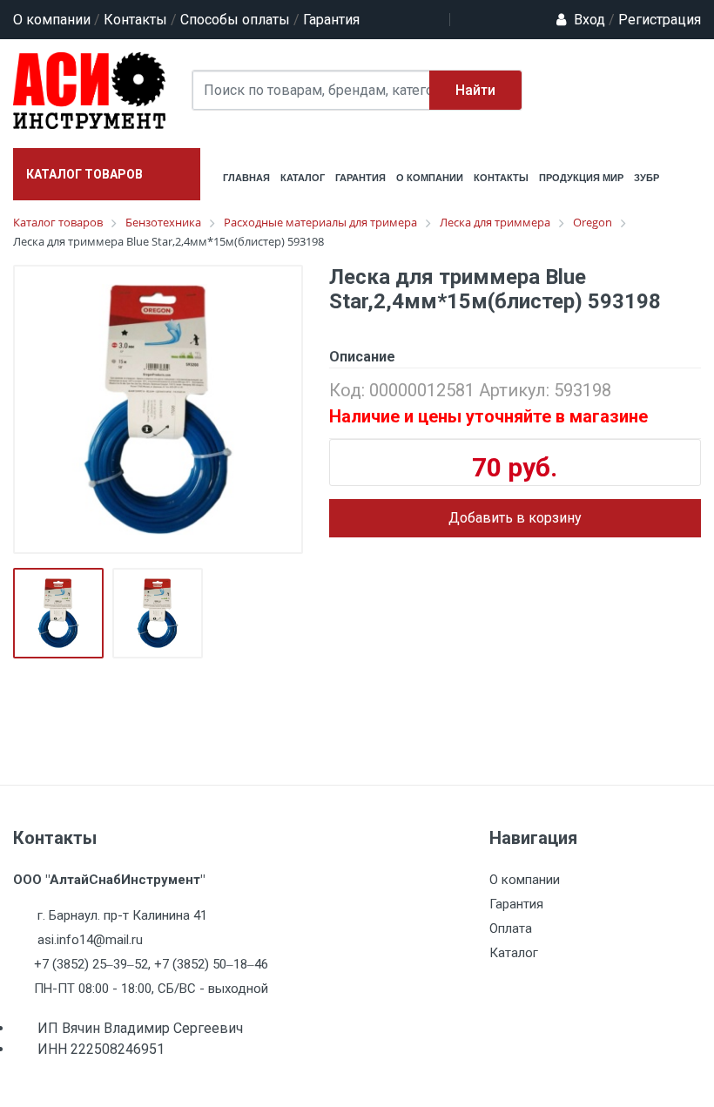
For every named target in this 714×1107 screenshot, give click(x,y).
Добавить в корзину (515, 518)
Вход (589, 19)
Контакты (135, 19)
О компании (52, 19)
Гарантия (331, 19)
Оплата (510, 928)
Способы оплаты (235, 19)
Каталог (513, 953)
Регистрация (655, 19)
